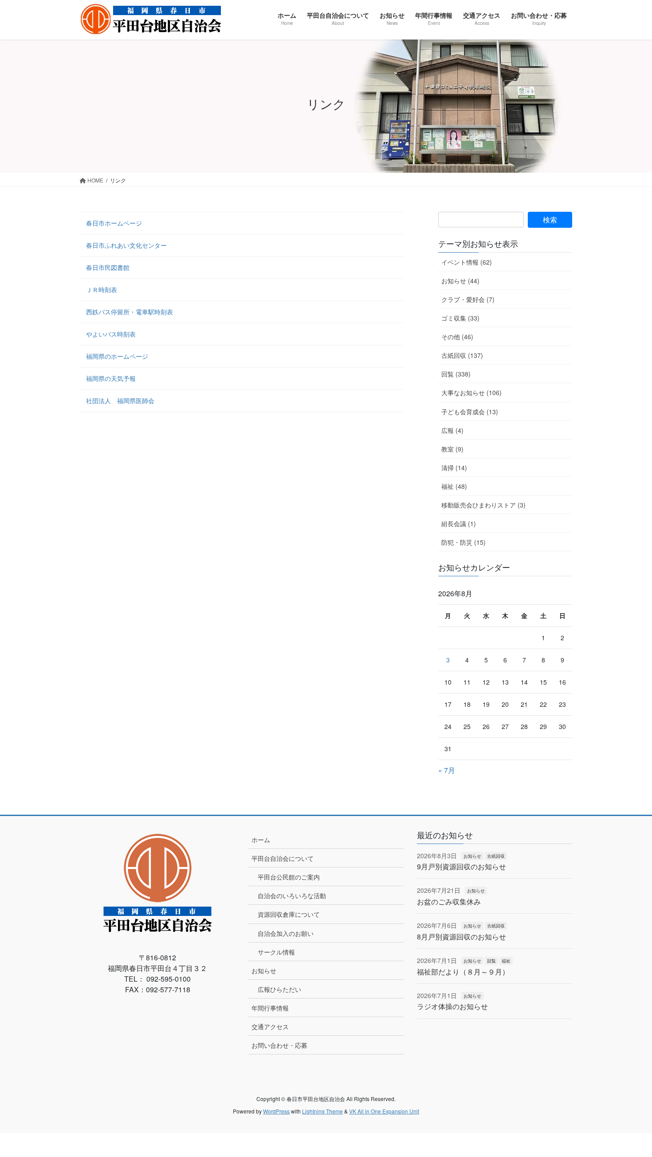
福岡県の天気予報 (111, 378)
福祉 (506, 961)
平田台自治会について (282, 858)
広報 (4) (452, 430)
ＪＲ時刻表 (101, 289)
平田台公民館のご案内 (289, 876)
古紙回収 (496, 856)
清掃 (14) (454, 467)
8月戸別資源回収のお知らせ (461, 936)
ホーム (260, 839)
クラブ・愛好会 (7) (468, 299)
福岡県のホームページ (117, 356)
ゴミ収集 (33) (460, 317)
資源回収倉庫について (289, 914)
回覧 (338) (456, 373)
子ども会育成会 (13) (469, 411)
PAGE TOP (628, 1113)
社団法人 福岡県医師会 (120, 400)
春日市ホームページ (114, 222)
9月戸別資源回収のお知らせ (461, 866)
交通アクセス (270, 1026)
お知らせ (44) (460, 280)
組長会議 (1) (458, 523)
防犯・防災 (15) (463, 542)
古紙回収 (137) (462, 355)
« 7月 (446, 770)
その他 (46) (457, 336)
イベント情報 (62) (466, 262)
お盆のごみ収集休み (449, 901)
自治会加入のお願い (286, 933)
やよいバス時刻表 (111, 333)
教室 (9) (452, 448)
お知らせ (263, 970)
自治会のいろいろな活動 (292, 895)
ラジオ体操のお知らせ (452, 1006)
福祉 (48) (454, 486)
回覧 (491, 961)
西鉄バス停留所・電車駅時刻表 (129, 311)
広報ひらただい (279, 989)
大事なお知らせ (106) (471, 392)
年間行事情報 (270, 1007)
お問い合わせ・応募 (279, 1045)
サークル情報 (276, 951)
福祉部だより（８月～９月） (463, 972)
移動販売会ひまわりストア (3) (483, 504)
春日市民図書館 (108, 267)
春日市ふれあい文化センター (126, 245)
